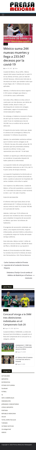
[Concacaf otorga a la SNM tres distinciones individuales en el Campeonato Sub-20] (18, 298)
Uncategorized (6, 429)
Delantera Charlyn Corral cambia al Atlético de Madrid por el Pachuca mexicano (19, 275)
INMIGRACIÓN (6, 401)
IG (2, 395)
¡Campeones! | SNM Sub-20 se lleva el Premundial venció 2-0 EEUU (24, 347)
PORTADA (5, 410)
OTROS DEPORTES (7, 407)
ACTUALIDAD (6, 376)
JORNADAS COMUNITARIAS (10, 404)
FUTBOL (6, 310)
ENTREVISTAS (6, 382)
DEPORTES (5, 379)
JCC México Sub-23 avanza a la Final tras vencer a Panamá (24, 359)
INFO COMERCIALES (8, 398)
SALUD (5, 44)
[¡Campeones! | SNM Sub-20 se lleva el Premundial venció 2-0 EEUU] (8, 348)
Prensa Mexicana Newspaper (22, 445)
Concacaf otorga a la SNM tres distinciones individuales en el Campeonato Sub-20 (17, 319)
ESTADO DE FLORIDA (8, 385)
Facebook (4, 388)
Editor (16, 68)
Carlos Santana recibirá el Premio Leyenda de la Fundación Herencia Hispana (16, 265)
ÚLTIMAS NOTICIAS (8, 426)
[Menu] (3, 14)
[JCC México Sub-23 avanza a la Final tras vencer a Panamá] (8, 360)
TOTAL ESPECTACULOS (9, 420)
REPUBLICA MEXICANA (9, 413)
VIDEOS (4, 432)
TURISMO (5, 423)
